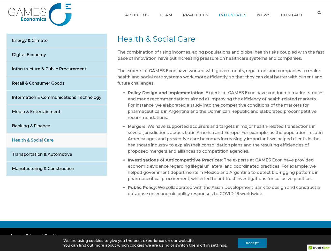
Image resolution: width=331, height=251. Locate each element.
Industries (233, 14)
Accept (252, 243)
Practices (195, 14)
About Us (137, 14)
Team (165, 14)
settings (218, 245)
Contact (292, 14)
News (264, 14)
